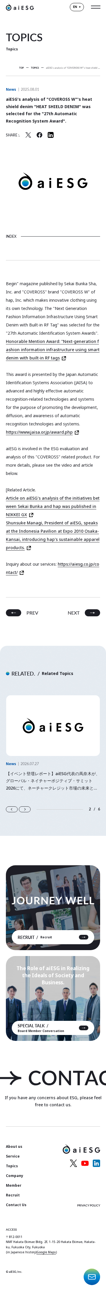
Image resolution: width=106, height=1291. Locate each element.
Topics (12, 1165)
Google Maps (46, 1252)
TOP (21, 67)
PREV (32, 612)
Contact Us (16, 1204)
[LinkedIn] (51, 135)
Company (14, 1175)
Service (13, 1156)
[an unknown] (28, 135)
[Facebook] (39, 135)
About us (14, 1146)
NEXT (74, 612)
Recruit (13, 1195)
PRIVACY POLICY (88, 1205)
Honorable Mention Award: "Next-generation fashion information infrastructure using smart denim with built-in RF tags (53, 350)
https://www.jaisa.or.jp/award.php (39, 432)
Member (13, 1185)
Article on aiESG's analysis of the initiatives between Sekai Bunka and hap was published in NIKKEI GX (53, 506)
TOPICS (35, 67)
